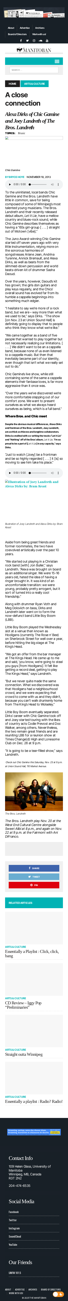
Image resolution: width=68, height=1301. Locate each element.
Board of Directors (17, 34)
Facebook (14, 1212)
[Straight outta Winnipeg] (34, 1031)
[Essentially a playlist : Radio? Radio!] (34, 1078)
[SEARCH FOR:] (34, 69)
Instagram (14, 1228)
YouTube (13, 1244)
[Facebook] (21, 40)
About (11, 27)
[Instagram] (34, 40)
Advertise (25, 27)
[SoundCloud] (41, 40)
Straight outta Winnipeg (23, 1054)
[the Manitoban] (34, 50)
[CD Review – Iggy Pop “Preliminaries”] (34, 979)
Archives (39, 27)
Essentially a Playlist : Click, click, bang (32, 953)
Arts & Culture (15, 946)
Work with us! (39, 34)
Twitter (13, 1220)
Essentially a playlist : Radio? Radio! (33, 1101)
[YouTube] (47, 40)
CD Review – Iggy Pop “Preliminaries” (23, 1005)
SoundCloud (15, 1236)
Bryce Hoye (16, 177)
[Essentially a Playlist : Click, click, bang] (34, 928)
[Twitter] (27, 40)
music (21, 133)
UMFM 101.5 (15, 1273)
